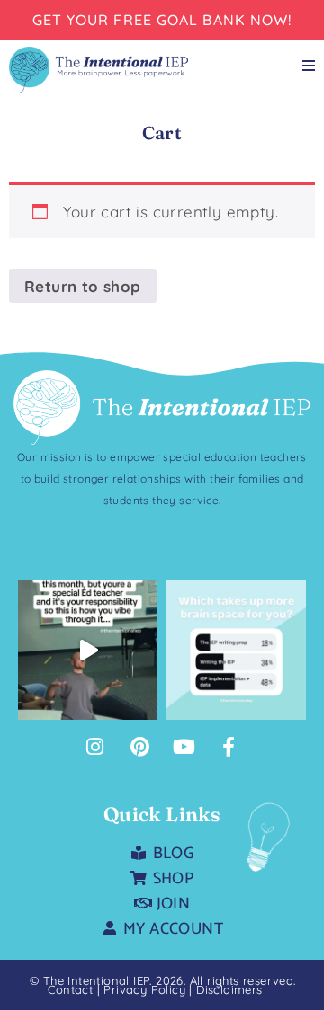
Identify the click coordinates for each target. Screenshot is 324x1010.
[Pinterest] (139, 746)
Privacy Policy (146, 989)
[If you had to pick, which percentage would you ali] (236, 650)
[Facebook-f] (228, 746)
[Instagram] (95, 746)
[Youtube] (184, 746)
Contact (70, 989)
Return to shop (82, 286)
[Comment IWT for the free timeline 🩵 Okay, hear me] (88, 650)
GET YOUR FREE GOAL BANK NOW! (162, 20)
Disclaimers (229, 989)
